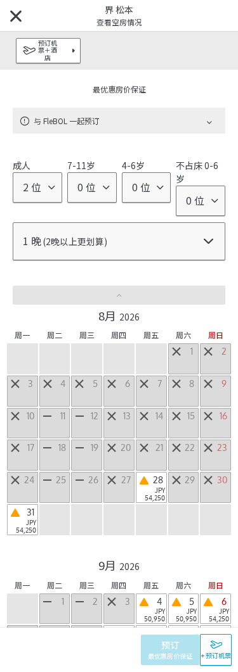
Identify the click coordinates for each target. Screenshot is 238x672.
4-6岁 (133, 165)
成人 (21, 165)
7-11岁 (81, 165)
